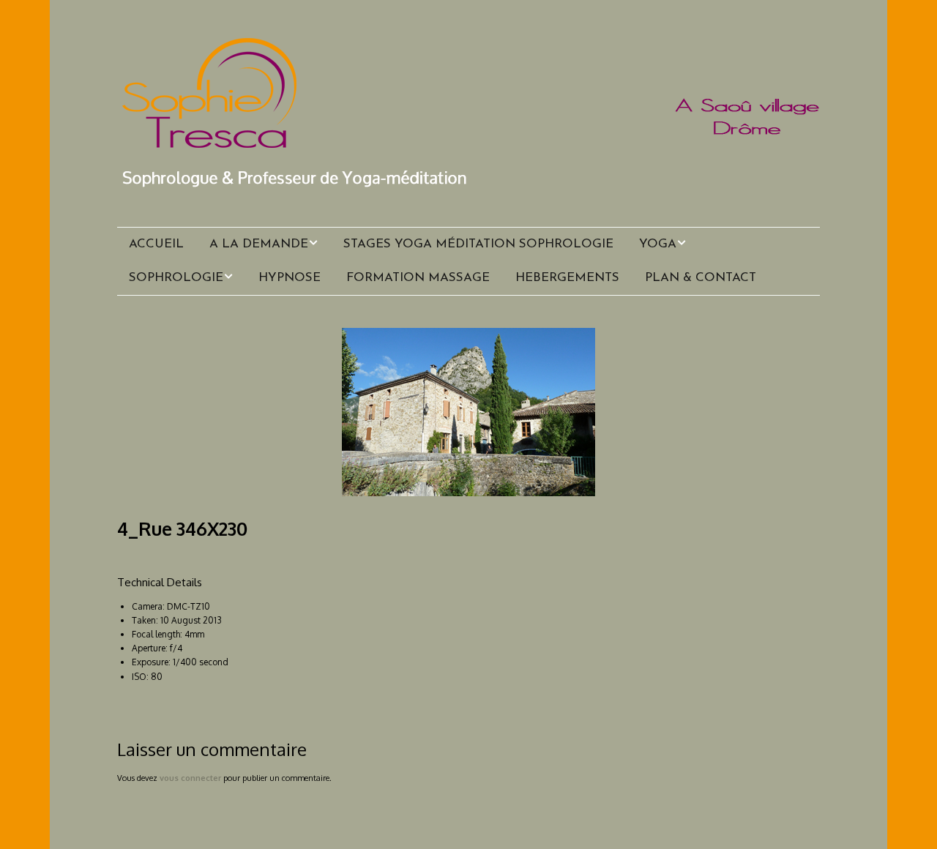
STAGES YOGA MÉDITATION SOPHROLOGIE (478, 244)
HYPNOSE (289, 278)
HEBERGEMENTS (567, 278)
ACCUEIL (156, 244)
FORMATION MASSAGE (418, 278)
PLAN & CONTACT (700, 278)
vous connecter (190, 778)
